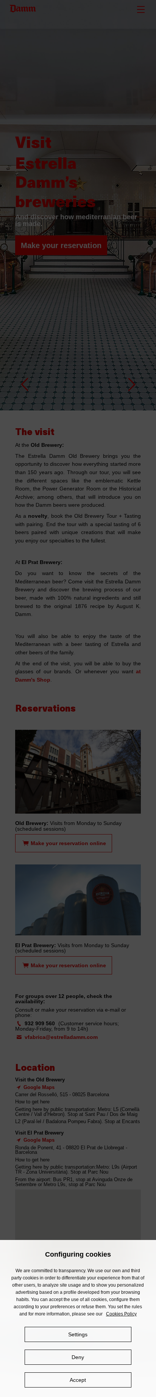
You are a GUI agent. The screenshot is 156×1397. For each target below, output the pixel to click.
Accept (78, 1380)
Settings (77, 1334)
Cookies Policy (121, 1314)
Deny (78, 1357)
